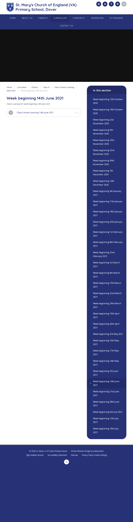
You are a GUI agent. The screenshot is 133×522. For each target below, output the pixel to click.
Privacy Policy (87, 455)
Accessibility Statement (57, 455)
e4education (98, 451)
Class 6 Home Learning (64, 87)
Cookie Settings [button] (100, 455)
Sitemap (74, 455)
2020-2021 (11, 90)
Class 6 (46, 87)
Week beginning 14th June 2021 (34, 90)
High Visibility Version (35, 455)
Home (9, 87)
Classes (35, 87)
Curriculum (21, 87)
